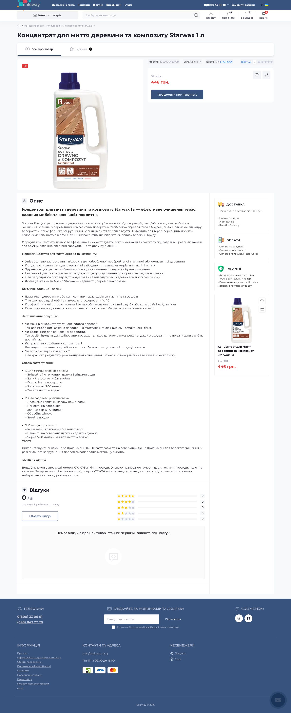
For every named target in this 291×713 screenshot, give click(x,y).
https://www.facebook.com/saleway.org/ (248, 618)
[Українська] (267, 5)
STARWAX (226, 61)
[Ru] (263, 5)
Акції (20, 687)
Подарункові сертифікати (33, 683)
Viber (178, 659)
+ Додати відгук (40, 516)
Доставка (235, 204)
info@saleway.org (95, 653)
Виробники (113, 4)
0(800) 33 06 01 (29, 617)
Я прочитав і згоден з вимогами (148, 627)
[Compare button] (266, 75)
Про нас (22, 653)
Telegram (180, 653)
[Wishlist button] (257, 75)
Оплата (233, 240)
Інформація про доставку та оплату (39, 657)
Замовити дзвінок (243, 4)
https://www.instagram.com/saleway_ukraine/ (239, 618)
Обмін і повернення (29, 661)
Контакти (84, 4)
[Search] (196, 15)
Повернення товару (29, 674)
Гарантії (233, 268)
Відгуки (98, 4)
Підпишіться (173, 619)
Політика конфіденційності (143, 627)
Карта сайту (24, 679)
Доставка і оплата (63, 4)
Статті (128, 4)
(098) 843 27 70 (30, 622)
